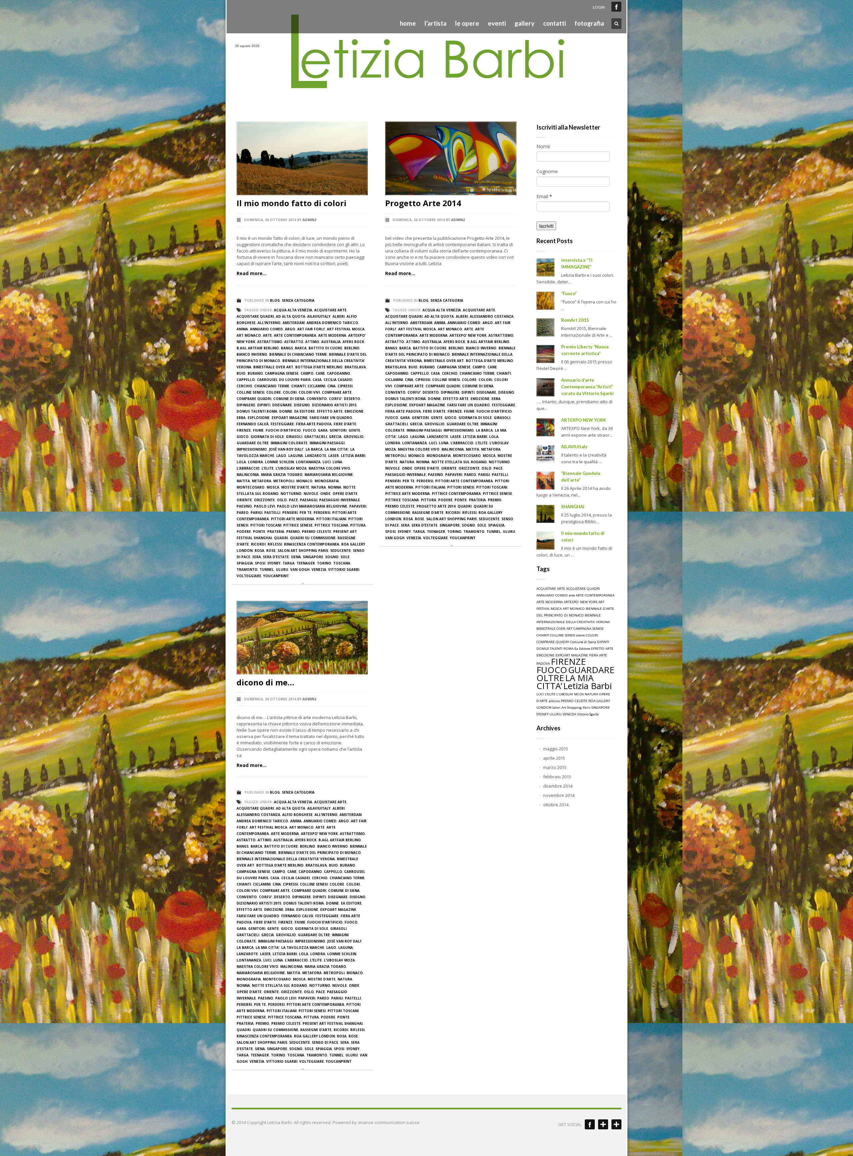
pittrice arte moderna (407, 493)
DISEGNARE (282, 405)
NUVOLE (311, 493)
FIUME (258, 430)
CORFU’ (335, 398)
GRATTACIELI (315, 436)
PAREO (243, 512)
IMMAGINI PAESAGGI (327, 443)
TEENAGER (306, 563)
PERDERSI (322, 512)
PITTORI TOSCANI (265, 525)
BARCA (301, 348)
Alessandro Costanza (491, 316)
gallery (524, 23)
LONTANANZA (308, 462)
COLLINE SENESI (250, 392)
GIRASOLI (294, 436)
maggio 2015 (555, 749)
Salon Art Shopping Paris (303, 550)
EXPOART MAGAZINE (290, 417)
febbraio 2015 (557, 777)
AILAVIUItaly (574, 446)
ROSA (259, 550)
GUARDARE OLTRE (253, 443)
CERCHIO (244, 386)
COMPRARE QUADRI (254, 398)
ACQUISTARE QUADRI (255, 316)
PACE (293, 500)
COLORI (290, 392)
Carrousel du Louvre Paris (284, 379)
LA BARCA (314, 449)
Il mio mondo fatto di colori (292, 202)
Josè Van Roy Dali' (286, 449)
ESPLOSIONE (259, 417)
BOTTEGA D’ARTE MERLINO (319, 367)
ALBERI (339, 316)
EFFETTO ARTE (330, 411)
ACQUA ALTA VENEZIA (293, 310)
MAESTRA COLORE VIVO (329, 468)
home (408, 23)
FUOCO (309, 430)
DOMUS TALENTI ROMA (257, 411)
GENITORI (338, 430)
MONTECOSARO (251, 487)
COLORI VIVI (309, 392)
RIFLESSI (275, 544)
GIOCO (243, 436)
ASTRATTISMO (269, 341)
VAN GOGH (300, 569)
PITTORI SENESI (460, 487)
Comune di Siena (289, 398)
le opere (465, 23)
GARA (323, 430)
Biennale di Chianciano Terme (298, 354)
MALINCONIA (248, 474)
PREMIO (293, 531)
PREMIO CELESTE (316, 531)
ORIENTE (244, 500)
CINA (331, 386)
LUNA (337, 462)
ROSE (271, 550)
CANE (320, 373)
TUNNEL (267, 569)
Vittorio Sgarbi (343, 569)
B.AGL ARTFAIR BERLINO (258, 348)
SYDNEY (274, 563)
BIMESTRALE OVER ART (273, 367)
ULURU (282, 569)
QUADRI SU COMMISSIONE (313, 538)
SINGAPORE (313, 557)
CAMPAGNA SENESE (282, 373)
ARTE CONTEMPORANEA (295, 335)
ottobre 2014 (555, 805)
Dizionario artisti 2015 (334, 405)
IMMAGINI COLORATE (289, 443)
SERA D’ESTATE (276, 557)
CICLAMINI (316, 386)
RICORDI (258, 544)
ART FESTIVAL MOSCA (346, 329)
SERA (256, 557)
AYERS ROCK (353, 341)
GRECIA (335, 436)
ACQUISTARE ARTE (330, 310)
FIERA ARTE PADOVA (314, 424)
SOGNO (332, 557)
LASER (333, 455)
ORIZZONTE (264, 500)
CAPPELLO (246, 379)
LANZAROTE (315, 455)
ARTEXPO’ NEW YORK (467, 335)
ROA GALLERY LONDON (314, 1036)
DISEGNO (302, 405)
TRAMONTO (247, 569)
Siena (296, 557)
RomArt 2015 (575, 320)
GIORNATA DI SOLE (267, 436)
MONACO (304, 481)
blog (275, 300)
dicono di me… (265, 682)
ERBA (241, 417)
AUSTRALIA (331, 341)
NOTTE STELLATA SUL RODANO (459, 462)
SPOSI (260, 563)
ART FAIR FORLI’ (311, 329)
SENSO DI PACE (325, 1042)
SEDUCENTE (340, 550)
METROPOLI (283, 481)
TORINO (324, 563)
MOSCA (273, 487)
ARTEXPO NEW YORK (583, 420)
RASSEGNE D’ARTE (427, 512)
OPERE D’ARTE (345, 493)
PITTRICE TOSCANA (331, 525)
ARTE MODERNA (332, 335)
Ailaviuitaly (319, 316)
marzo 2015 (554, 767)
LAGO (281, 455)
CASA (317, 379)
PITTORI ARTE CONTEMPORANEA (464, 481)
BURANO (255, 373)
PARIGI (256, 512)
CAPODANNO (338, 373)
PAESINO (244, 506)
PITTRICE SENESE (298, 525)
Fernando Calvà (253, 424)
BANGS (287, 348)
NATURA (318, 487)
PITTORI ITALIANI (331, 519)
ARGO (290, 329)
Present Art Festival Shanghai (333, 1023)
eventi (497, 23)
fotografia (589, 23)
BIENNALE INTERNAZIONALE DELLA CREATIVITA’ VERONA (286, 859)
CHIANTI (298, 386)
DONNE (285, 411)
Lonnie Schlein (279, 462)
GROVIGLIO (354, 436)
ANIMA (242, 329)
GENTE (354, 430)
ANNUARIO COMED (266, 329)
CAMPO (307, 373)
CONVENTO (317, 398)
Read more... (252, 273)
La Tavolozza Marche (302, 947)
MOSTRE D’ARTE (295, 487)
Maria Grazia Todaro (282, 474)
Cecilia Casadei (338, 379)
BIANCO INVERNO (252, 354)
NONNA (334, 487)
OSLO (282, 500)
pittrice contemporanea (456, 493)
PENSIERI (290, 512)
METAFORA (261, 481)
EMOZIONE (354, 411)
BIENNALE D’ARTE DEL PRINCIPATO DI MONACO (319, 852)
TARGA (289, 563)
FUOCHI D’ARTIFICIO (283, 430)
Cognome (547, 171)
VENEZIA (319, 569)
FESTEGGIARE (282, 424)
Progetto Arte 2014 (423, 202)
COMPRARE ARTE (337, 392)
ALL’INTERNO (269, 322)
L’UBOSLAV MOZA (291, 468)
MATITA (243, 481)
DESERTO (352, 398)
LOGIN (599, 7)
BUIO (241, 373)
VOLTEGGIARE (249, 576)
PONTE (259, 531)
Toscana (341, 563)
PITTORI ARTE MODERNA (292, 519)
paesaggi (308, 500)
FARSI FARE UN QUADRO (331, 417)
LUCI (327, 462)
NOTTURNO (291, 493)
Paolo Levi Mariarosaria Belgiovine (312, 506)
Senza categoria (298, 300)
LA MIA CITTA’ (336, 449)
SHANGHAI (572, 506)
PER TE (306, 512)
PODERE (244, 531)
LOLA (241, 462)
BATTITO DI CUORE (325, 348)
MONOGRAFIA (327, 481)
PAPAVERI (357, 506)
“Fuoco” (569, 293)
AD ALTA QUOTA (290, 316)
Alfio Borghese (297, 814)
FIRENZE (244, 430)
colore (273, 392)
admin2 (309, 219)
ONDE (325, 493)
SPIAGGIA (245, 563)
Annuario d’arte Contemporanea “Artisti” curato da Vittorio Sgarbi (587, 386)
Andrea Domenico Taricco (332, 322)
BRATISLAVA (355, 367)
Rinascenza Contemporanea (311, 544)
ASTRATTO (293, 341)
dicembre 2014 (557, 786)
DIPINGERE (246, 405)
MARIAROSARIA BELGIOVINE (329, 474)
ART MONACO (249, 335)
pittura (358, 525)
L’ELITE (268, 468)
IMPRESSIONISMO (252, 449)
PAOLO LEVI (264, 506)
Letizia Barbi (353, 455)
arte (267, 335)
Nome (543, 146)
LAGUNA (295, 455)
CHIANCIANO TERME (271, 386)
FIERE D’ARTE (345, 424)
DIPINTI (263, 405)
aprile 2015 (554, 758)
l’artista (433, 23)
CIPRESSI (345, 386)
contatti (554, 23)
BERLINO (352, 348)
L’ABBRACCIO (248, 468)
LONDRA (255, 462)
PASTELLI (272, 512)
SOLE (345, 557)
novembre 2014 (558, 795)
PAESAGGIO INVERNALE (339, 500)
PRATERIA (275, 531)
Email (544, 196)
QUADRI (281, 538)
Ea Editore (304, 411)
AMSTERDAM (294, 322)
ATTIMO (312, 341)
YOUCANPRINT (276, 576)
